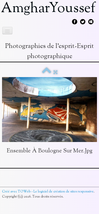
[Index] (47, 72)
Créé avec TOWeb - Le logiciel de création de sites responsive (48, 191)
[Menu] (7, 30)
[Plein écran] (55, 72)
